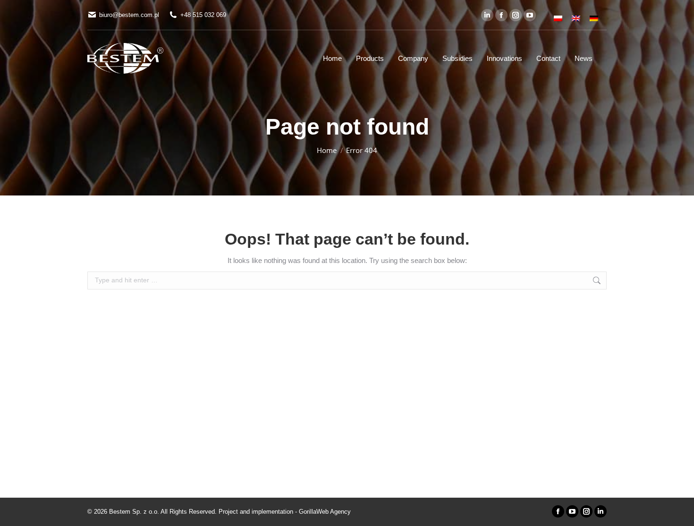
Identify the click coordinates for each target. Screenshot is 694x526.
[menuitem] (558, 15)
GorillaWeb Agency (325, 511)
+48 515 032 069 (203, 14)
